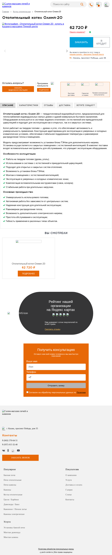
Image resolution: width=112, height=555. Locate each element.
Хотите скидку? (85, 105)
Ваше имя (31, 361)
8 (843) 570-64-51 (10, 440)
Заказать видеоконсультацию (18, 89)
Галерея (68, 490)
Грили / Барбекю (11, 500)
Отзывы (48, 105)
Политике (81, 392)
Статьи (68, 495)
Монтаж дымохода (12, 532)
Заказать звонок (20, 458)
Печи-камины (10, 485)
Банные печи (9, 475)
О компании (71, 475)
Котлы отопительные (22, 12)
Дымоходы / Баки (11, 504)
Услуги (68, 480)
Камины (7, 490)
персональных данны (56, 549)
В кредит (101, 42)
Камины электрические (14, 514)
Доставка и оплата (73, 485)
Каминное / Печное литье (15, 509)
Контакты (69, 500)
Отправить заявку (56, 385)
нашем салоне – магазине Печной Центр (87, 54)
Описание (7, 105)
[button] (67, 51)
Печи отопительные (12, 480)
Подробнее (44, 90)
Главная (5, 12)
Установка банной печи (14, 528)
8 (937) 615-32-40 (10, 444)
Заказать (81, 42)
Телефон (31, 372)
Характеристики (28, 105)
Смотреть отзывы (52, 329)
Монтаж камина (11, 537)
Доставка (64, 105)
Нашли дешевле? (77, 32)
